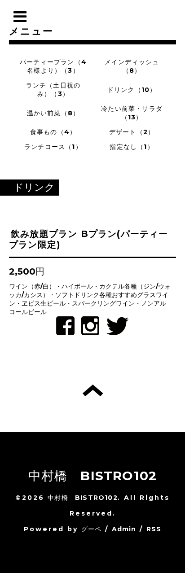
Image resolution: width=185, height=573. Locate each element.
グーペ (91, 529)
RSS (154, 529)
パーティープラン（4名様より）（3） (53, 66)
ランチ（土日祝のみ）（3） (53, 89)
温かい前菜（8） (53, 113)
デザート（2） (131, 132)
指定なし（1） (132, 147)
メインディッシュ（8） (132, 66)
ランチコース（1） (53, 147)
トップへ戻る (93, 390)
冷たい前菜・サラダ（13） (132, 113)
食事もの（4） (53, 132)
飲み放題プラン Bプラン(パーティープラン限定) (88, 239)
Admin (124, 529)
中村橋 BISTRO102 (92, 475)
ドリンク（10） (132, 90)
